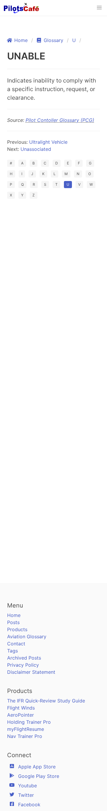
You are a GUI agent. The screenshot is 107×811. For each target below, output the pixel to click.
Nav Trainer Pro (24, 736)
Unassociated (36, 149)
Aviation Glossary (26, 636)
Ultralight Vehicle (48, 142)
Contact (16, 644)
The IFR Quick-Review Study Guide (46, 701)
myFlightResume (25, 729)
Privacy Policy (23, 665)
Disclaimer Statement (31, 672)
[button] (99, 7)
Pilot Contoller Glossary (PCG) (60, 120)
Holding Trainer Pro (29, 722)
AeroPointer (20, 715)
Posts (13, 622)
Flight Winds (21, 708)
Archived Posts (24, 658)
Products (17, 629)
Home (14, 615)
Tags (12, 651)
